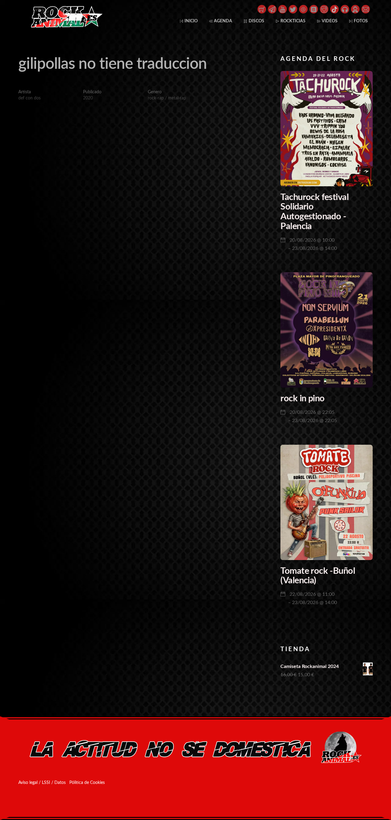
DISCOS (256, 21)
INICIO (191, 21)
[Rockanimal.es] (64, 26)
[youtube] (282, 8)
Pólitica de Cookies (87, 783)
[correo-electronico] (365, 8)
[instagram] (324, 8)
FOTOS (360, 21)
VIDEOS (329, 21)
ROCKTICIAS (292, 21)
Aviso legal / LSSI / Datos (42, 783)
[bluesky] (313, 8)
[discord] (355, 8)
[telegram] (272, 8)
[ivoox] (345, 8)
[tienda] (262, 8)
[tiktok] (334, 8)
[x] (293, 8)
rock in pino (302, 398)
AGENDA (222, 21)
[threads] (303, 8)
